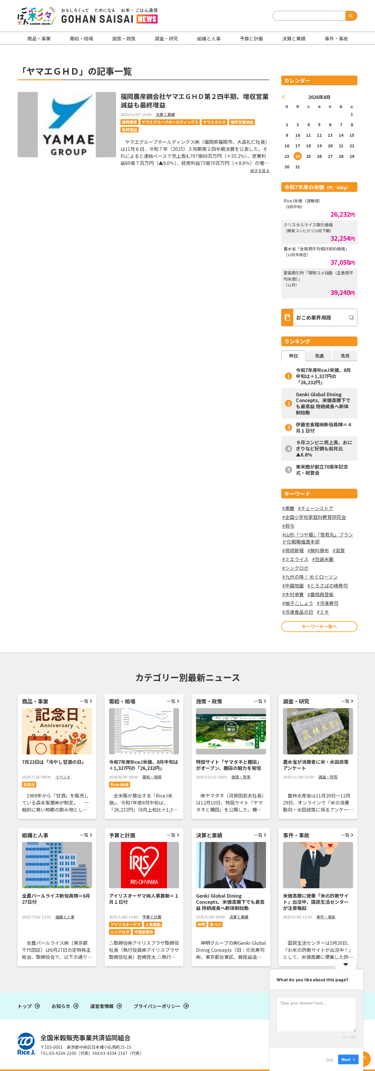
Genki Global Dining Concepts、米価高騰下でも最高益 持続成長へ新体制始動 (323, 403)
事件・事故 (325, 917)
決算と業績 (294, 38)
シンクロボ (119, 932)
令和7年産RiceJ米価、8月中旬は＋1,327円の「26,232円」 (323, 376)
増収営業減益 (242, 122)
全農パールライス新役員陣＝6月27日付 (56, 898)
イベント (63, 777)
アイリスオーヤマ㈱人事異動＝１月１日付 (144, 898)
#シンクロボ (295, 567)
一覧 (84, 701)
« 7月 (283, 97)
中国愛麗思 (143, 932)
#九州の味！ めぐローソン (310, 576)
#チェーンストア (315, 508)
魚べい (215, 924)
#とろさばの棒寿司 (327, 585)
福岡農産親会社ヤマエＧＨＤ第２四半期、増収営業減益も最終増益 (194, 100)
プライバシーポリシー (157, 1005)
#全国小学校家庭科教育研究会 (314, 516)
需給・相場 (81, 38)
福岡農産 (129, 122)
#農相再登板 (320, 594)
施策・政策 (124, 38)
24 (297, 156)
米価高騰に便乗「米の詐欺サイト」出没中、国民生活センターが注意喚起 (316, 901)
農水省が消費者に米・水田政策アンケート (316, 764)
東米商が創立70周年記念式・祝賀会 (322, 469)
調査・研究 (166, 38)
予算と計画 (251, 38)
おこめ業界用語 (313, 317)
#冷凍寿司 (327, 603)
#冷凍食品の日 (297, 611)
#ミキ (323, 611)
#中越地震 (293, 585)
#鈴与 (288, 525)
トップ (25, 1005)
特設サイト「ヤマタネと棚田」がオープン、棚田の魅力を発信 (229, 764)
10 (297, 135)
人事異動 (153, 924)
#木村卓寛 (293, 594)
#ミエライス (295, 559)
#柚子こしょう (297, 603)
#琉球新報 (293, 550)
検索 (350, 15)
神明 (201, 924)
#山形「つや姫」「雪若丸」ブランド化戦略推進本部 (317, 538)
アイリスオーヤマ (125, 924)
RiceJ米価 (119, 784)
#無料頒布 (318, 550)
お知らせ (61, 1005)
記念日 (29, 784)
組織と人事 (209, 38)
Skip (329, 1059)
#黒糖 (288, 508)
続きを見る (260, 170)
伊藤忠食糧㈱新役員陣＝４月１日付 (324, 427)
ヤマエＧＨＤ (214, 122)
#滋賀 (339, 550)
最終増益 (129, 129)
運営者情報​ (102, 1005)
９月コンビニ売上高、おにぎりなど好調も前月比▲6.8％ (324, 448)
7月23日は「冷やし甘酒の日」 (54, 761)
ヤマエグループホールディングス (170, 122)
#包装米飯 (323, 559)
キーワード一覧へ (319, 626)
